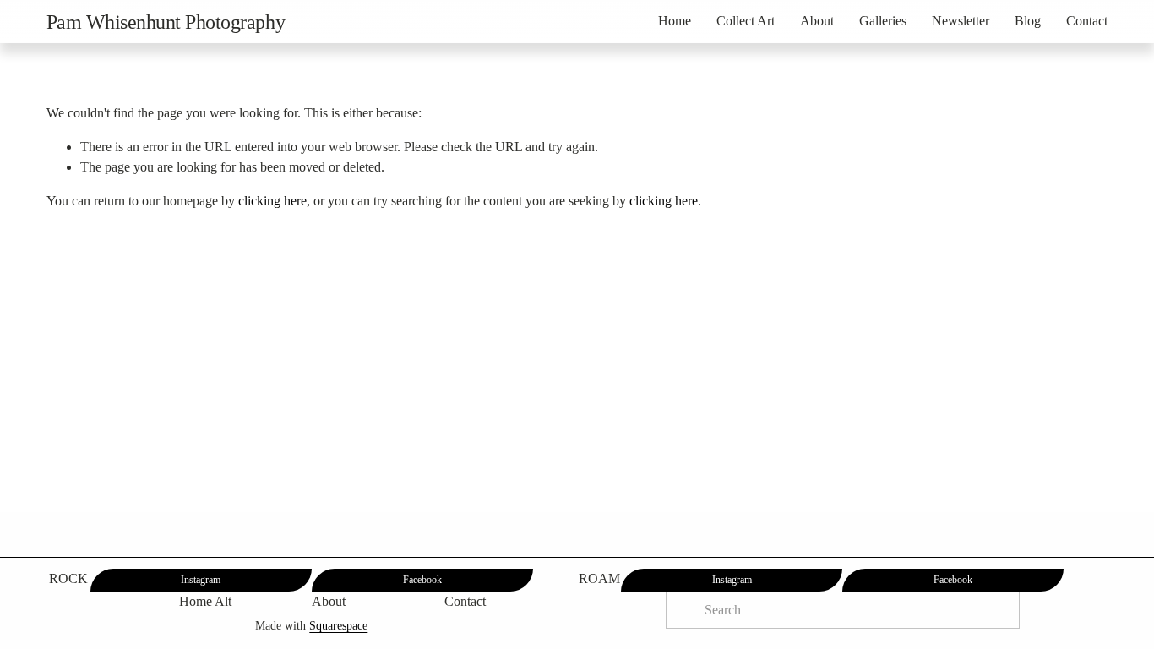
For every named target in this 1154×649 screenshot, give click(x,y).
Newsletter (960, 21)
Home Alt (205, 601)
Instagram (200, 580)
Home (674, 21)
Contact (1087, 21)
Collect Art (745, 21)
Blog (1028, 21)
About (817, 21)
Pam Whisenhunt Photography (165, 21)
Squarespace (338, 625)
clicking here (272, 201)
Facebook (422, 580)
